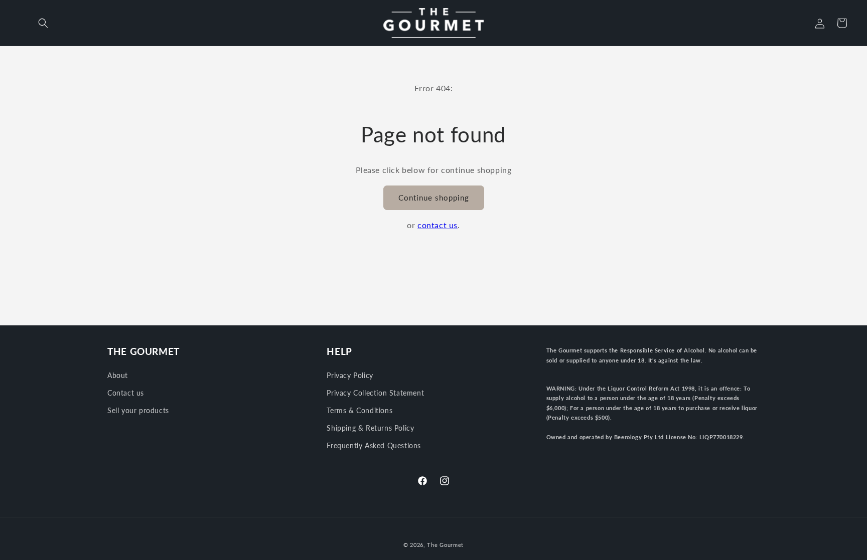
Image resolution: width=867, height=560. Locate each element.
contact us (437, 225)
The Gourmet (445, 544)
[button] (43, 23)
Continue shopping (433, 197)
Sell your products (138, 410)
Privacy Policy (350, 375)
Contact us (125, 393)
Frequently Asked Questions (374, 445)
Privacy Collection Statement (375, 393)
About (117, 375)
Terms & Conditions (359, 410)
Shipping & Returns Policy (370, 428)
